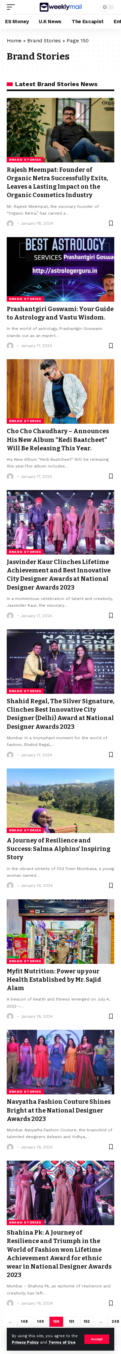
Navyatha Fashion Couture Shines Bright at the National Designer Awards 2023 (59, 1110)
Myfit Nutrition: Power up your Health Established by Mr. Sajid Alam (54, 980)
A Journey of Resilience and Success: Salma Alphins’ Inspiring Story (58, 849)
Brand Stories (44, 41)
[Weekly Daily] (60, 7)
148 (24, 1321)
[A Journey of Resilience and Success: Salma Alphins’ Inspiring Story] (60, 800)
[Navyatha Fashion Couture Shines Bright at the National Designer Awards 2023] (60, 1062)
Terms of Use (61, 1342)
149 (40, 1321)
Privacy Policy (25, 1342)
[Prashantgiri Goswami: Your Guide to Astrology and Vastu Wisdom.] (60, 269)
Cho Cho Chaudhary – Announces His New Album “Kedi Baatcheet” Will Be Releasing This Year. (58, 439)
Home (14, 41)
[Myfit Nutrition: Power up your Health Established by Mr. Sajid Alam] (60, 931)
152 (87, 1321)
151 (71, 1321)
